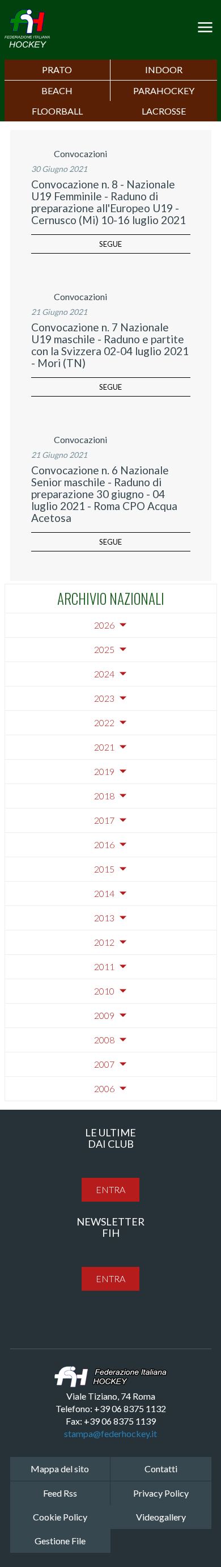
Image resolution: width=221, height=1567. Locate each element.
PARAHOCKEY (163, 90)
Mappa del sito (60, 1468)
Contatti (160, 1468)
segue (110, 243)
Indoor (163, 69)
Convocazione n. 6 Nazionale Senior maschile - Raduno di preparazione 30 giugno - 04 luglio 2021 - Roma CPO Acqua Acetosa (104, 494)
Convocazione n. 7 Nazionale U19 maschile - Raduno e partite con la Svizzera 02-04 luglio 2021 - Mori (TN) (110, 345)
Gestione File (60, 1540)
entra (110, 1189)
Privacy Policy (161, 1493)
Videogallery (161, 1516)
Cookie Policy (60, 1516)
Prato (57, 69)
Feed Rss (60, 1493)
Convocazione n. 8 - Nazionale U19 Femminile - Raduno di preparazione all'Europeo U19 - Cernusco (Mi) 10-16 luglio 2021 (108, 202)
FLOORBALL (57, 111)
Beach (57, 90)
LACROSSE (164, 111)
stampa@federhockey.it (110, 1433)
